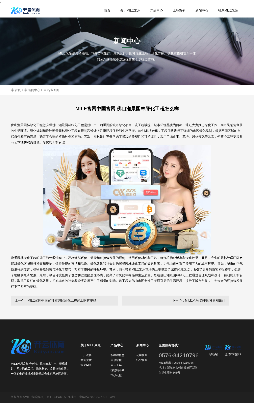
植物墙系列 (117, 370)
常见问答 (86, 365)
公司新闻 (141, 355)
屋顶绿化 (116, 360)
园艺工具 (116, 365)
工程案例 (179, 10)
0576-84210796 (179, 355)
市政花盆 (116, 375)
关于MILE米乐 (130, 10)
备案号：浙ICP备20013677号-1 (88, 396)
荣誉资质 (86, 360)
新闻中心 (201, 10)
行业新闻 (53, 90)
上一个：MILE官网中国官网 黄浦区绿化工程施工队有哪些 (55, 300)
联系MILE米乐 (228, 10)
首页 (107, 10)
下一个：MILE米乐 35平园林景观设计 (198, 300)
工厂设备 (86, 355)
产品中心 (156, 10)
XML (113, 396)
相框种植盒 (117, 355)
